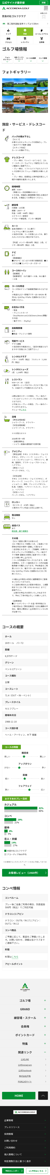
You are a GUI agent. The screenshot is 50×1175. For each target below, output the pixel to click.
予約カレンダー (12, 1170)
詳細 (43, 2)
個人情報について (13, 1154)
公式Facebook (24, 1070)
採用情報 (8, 1134)
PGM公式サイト (25, 1081)
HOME (19, 1096)
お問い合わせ (11, 1140)
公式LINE (25, 1059)
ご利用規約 (9, 1147)
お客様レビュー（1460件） (24, 872)
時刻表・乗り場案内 (20, 531)
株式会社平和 (25, 1076)
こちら (23, 409)
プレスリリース (12, 1127)
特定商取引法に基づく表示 (17, 1161)
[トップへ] (43, 1095)
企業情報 (8, 1120)
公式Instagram (25, 1065)
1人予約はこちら (36, 1170)
